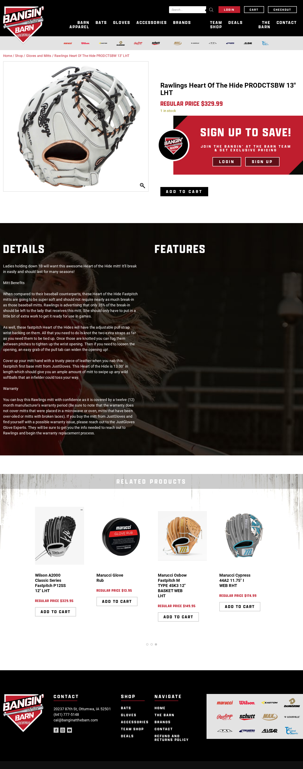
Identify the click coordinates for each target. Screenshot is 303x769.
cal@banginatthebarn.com (76, 720)
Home (7, 56)
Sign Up (262, 161)
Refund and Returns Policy (172, 738)
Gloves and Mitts (38, 56)
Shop (19, 56)
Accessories (151, 22)
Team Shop (216, 24)
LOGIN (227, 161)
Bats (101, 22)
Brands (182, 22)
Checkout (282, 10)
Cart (254, 10)
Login (229, 10)
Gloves (121, 22)
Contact (287, 22)
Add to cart (184, 191)
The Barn (264, 24)
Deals (235, 22)
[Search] (211, 9)
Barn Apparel (79, 24)
